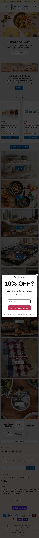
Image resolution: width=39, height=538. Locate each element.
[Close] (37, 275)
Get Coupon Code (19, 308)
